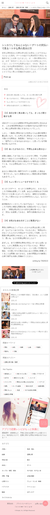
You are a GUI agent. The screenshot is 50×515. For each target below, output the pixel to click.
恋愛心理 (30, 454)
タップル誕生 (16, 386)
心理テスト (5, 481)
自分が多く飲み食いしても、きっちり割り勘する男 (24, 95)
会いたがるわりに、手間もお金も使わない (21, 98)
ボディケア (30, 492)
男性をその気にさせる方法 (25, 382)
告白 (28, 460)
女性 (13, 347)
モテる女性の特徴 (30, 390)
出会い (4, 465)
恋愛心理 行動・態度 (11, 362)
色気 (5, 386)
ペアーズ (41, 382)
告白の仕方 (29, 386)
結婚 (3, 454)
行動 (15, 351)
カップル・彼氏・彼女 (9, 470)
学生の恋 (5, 460)
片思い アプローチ (38, 374)
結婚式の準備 (8, 394)
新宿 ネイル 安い (19, 378)
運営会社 (10, 504)
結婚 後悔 (41, 386)
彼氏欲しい (8, 374)
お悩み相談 (30, 476)
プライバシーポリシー (24, 504)
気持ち (6, 351)
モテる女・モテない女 (34, 470)
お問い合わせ (39, 504)
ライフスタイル (7, 497)
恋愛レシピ (25, 3)
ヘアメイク (5, 486)
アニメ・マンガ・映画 (34, 481)
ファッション (31, 486)
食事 (21, 347)
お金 (29, 347)
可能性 (38, 347)
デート (29, 465)
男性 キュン (8, 390)
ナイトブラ (8, 382)
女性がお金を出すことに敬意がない (19, 105)
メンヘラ (32, 378)
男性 (5, 347)
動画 (3, 492)
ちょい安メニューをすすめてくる (18, 102)
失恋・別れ (30, 449)
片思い (4, 449)
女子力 (6, 378)
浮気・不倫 (5, 476)
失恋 (18, 390)
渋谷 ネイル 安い (22, 374)
